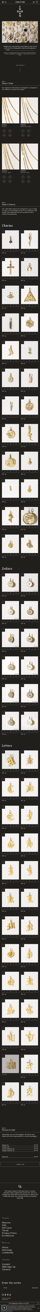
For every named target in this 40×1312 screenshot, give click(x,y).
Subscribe (35, 1288)
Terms (5, 1230)
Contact (6, 1264)
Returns (6, 1222)
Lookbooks (7, 1252)
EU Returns (8, 1235)
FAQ (4, 1225)
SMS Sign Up (8, 1266)
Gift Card (6, 1227)
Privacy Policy (9, 1233)
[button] (4, 1307)
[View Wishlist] (34, 2)
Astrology (7, 1249)
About (5, 1247)
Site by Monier (5, 1299)
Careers (6, 1269)
